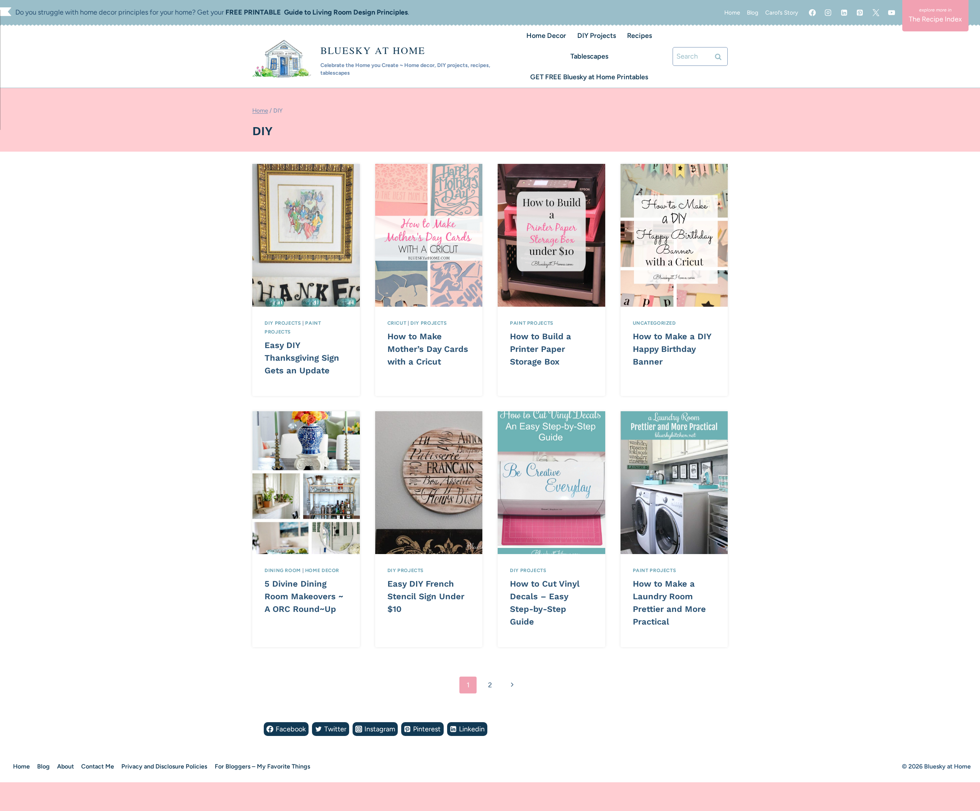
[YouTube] (891, 13)
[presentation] (306, 235)
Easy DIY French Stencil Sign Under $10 (425, 596)
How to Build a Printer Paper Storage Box (540, 349)
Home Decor (546, 35)
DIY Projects (596, 35)
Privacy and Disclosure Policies (164, 766)
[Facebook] (812, 13)
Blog (752, 12)
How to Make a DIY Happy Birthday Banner (672, 349)
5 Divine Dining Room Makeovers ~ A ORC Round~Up (304, 596)
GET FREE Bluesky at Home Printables (589, 77)
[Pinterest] (860, 13)
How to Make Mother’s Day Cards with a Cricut (427, 349)
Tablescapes (589, 56)
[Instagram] (828, 13)
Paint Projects (532, 323)
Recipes (639, 35)
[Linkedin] (844, 13)
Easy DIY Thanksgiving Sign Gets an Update (302, 357)
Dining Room (283, 570)
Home (732, 12)
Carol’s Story (781, 12)
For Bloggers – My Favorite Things (262, 766)
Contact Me (97, 766)
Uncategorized (654, 323)
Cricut (397, 323)
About (65, 766)
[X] (876, 13)
